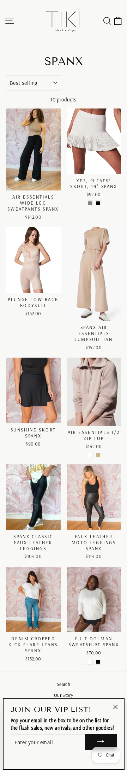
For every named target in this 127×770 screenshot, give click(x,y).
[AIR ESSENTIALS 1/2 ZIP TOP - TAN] (98, 455)
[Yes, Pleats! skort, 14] (89, 203)
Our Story (63, 695)
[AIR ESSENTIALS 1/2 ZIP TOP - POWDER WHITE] (89, 455)
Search (63, 684)
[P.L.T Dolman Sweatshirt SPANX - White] (89, 661)
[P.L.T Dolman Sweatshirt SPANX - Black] (98, 661)
